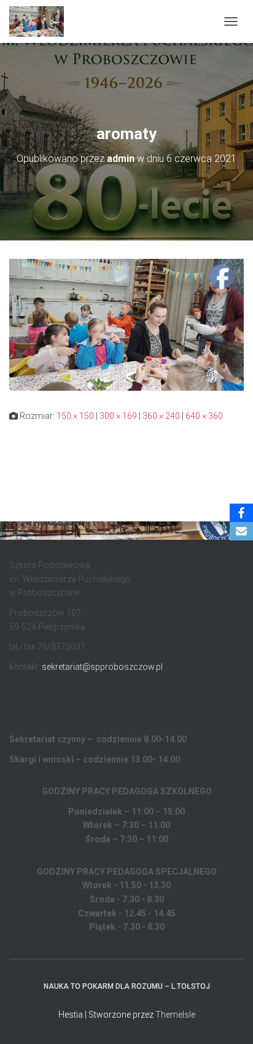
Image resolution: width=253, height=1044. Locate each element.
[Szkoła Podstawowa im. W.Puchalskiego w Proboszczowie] (41, 21)
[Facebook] (241, 513)
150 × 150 (75, 416)
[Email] (241, 531)
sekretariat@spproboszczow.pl (102, 667)
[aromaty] (126, 324)
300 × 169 (118, 416)
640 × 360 (204, 416)
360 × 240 (161, 416)
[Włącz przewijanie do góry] (228, 1019)
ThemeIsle (175, 1014)
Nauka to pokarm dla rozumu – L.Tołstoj (127, 986)
